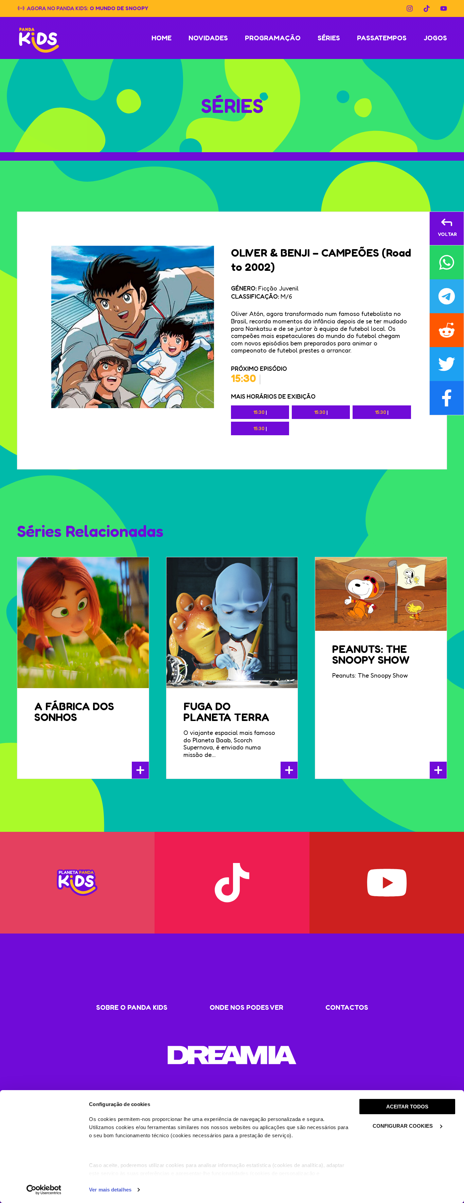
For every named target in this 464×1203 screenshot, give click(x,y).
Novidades (208, 38)
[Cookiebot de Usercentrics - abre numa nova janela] (44, 1190)
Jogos (435, 38)
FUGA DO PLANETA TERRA (226, 712)
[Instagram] (409, 8)
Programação (273, 38)
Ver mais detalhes (110, 1189)
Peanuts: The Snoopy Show (371, 654)
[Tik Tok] (426, 8)
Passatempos (382, 38)
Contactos (346, 1007)
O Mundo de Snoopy (119, 7)
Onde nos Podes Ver (246, 1007)
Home (161, 38)
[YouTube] (443, 8)
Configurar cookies (403, 1126)
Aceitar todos (407, 1106)
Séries (329, 38)
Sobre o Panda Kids (131, 1007)
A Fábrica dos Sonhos (74, 712)
